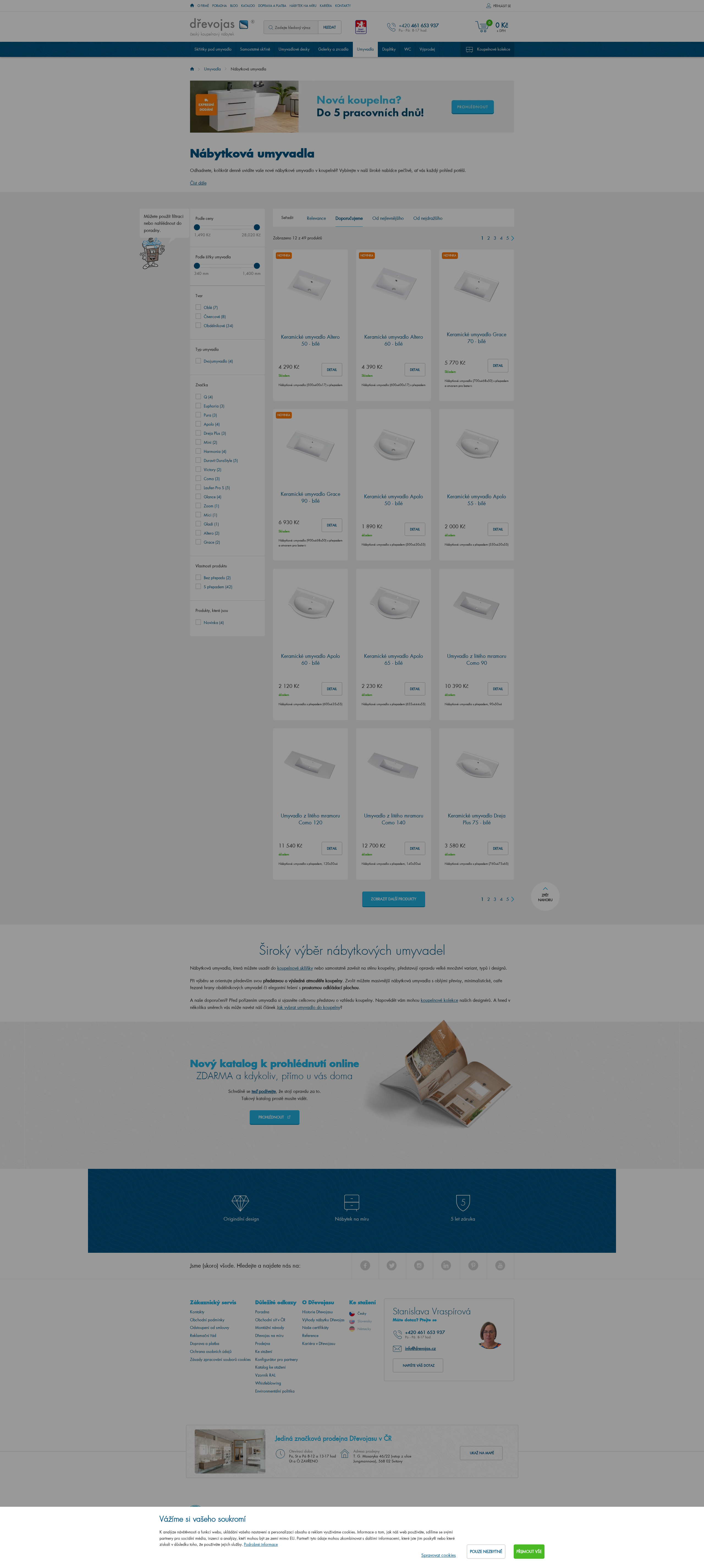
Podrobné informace (261, 1544)
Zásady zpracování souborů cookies (220, 1359)
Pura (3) (210, 415)
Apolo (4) (212, 424)
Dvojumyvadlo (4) (218, 361)
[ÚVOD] (192, 5)
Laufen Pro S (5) (217, 487)
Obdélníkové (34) (218, 325)
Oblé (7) (211, 307)
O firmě (203, 6)
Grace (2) (212, 542)
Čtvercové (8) (215, 316)
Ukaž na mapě (482, 1453)
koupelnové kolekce (439, 1000)
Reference (310, 1335)
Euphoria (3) (214, 406)
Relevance (316, 218)
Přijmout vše (529, 1551)
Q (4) (208, 397)
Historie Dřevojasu (317, 1311)
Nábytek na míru (303, 6)
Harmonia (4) (215, 451)
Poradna (219, 6)
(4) (214, 622)
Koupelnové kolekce (493, 49)
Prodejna (262, 1343)
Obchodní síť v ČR (270, 1319)
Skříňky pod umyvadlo (213, 49)
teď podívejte (264, 1091)
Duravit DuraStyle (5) (221, 460)
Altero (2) (211, 533)
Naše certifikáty (315, 1327)
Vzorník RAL (265, 1375)
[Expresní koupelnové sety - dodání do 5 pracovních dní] (352, 107)
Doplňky (389, 49)
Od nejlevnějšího (388, 218)
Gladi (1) (211, 524)
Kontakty (343, 6)
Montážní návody (269, 1327)
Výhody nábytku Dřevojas (323, 1319)
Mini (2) (210, 442)
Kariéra (326, 6)
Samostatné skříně (255, 49)
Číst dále (198, 183)
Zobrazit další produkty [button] (393, 898)
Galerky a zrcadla (333, 49)
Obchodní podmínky (207, 1319)
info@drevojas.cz (420, 1348)
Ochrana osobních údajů (211, 1351)
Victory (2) (212, 469)
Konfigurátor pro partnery (276, 1359)
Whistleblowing (268, 1383)
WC (407, 49)
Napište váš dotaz (419, 1365)
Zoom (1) (211, 505)
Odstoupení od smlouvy (209, 1327)
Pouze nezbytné (486, 1551)
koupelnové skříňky (295, 968)
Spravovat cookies (438, 1555)
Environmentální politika (275, 1391)
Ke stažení (263, 1351)
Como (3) (212, 478)
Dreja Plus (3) (215, 433)
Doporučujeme (349, 218)
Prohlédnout (271, 1117)
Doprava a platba (272, 6)
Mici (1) (210, 515)
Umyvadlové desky (294, 49)
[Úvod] (192, 69)
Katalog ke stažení (270, 1367)
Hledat (329, 27)
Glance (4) (212, 496)
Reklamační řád (203, 1335)
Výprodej (427, 49)
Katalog (248, 6)
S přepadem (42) (218, 586)
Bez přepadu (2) (217, 577)
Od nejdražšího (427, 218)
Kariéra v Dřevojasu (318, 1343)
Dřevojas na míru (269, 1335)
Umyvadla (365, 49)
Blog (234, 6)
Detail (332, 370)
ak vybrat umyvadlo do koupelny (309, 1007)
